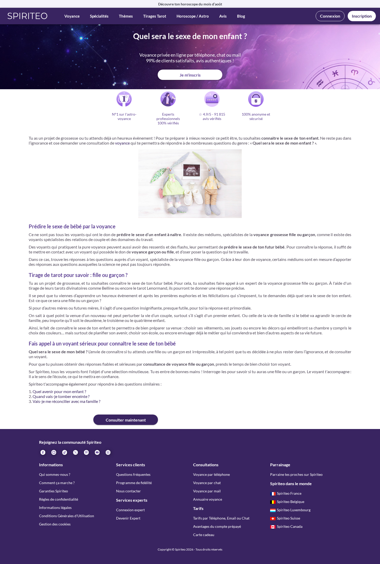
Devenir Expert (128, 518)
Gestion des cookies (55, 524)
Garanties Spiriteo (53, 491)
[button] (27, 16)
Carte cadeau (203, 534)
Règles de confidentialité (58, 499)
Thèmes (126, 16)
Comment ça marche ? (57, 482)
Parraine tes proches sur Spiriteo (296, 474)
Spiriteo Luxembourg (293, 510)
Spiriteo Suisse (288, 518)
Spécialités (99, 16)
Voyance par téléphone (211, 474)
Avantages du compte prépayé (217, 526)
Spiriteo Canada (289, 526)
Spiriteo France (289, 493)
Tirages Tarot (154, 16)
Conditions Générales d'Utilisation (66, 516)
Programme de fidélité (134, 482)
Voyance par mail (207, 491)
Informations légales (55, 507)
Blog (241, 16)
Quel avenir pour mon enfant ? (59, 391)
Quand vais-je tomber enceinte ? (61, 396)
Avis (223, 16)
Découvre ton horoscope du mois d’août (190, 4)
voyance (122, 142)
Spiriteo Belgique (290, 501)
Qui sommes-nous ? (54, 474)
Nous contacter (128, 491)
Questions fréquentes (133, 474)
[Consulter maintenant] (61, 415)
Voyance (72, 16)
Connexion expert (130, 510)
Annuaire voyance (207, 499)
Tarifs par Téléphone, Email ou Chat (221, 518)
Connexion (330, 15)
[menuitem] (107, 452)
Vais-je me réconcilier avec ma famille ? (66, 401)
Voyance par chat (207, 482)
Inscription (362, 15)
